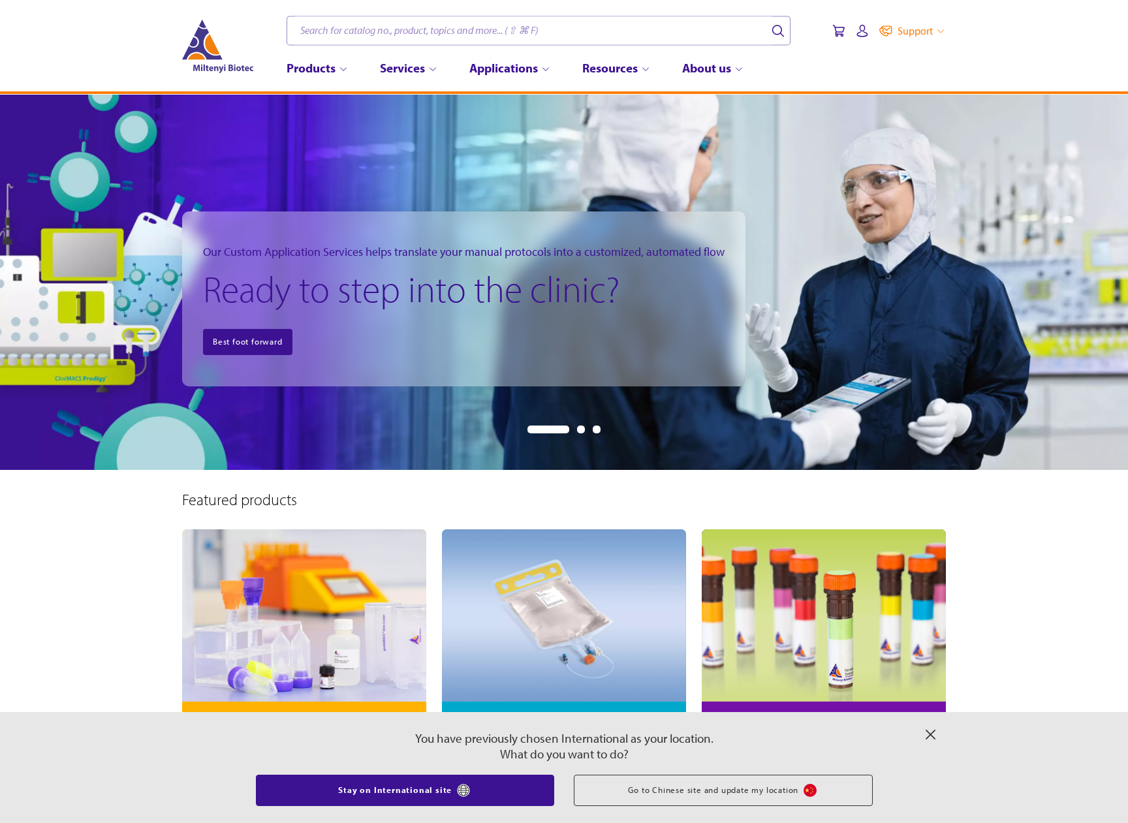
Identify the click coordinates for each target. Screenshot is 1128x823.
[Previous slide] (21, 282)
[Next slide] (1107, 282)
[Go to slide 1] (548, 429)
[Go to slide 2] (581, 429)
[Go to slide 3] (597, 429)
